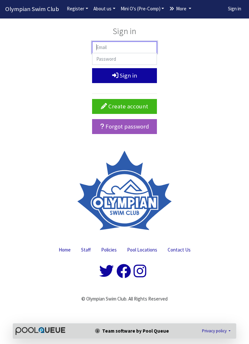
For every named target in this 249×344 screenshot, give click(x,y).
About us (102, 9)
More (181, 9)
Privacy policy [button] (215, 331)
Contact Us (179, 250)
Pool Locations (142, 250)
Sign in (234, 9)
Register (75, 9)
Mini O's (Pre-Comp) (140, 9)
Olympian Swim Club (32, 9)
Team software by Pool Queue (135, 331)
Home (65, 250)
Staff (86, 250)
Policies (109, 250)
